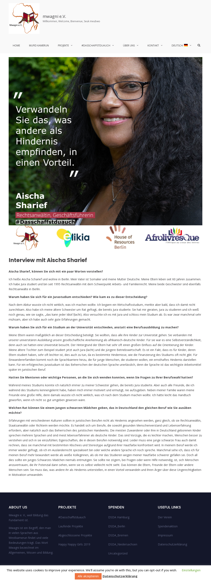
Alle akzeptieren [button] (88, 576)
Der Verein (165, 517)
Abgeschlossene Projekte (75, 535)
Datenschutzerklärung (172, 544)
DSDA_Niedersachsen (122, 544)
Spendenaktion (168, 526)
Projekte (63, 45)
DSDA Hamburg (118, 517)
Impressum (165, 535)
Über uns (129, 45)
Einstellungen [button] (191, 570)
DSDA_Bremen (118, 535)
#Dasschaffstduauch (96, 45)
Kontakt (153, 45)
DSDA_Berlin (116, 526)
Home (16, 45)
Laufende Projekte (70, 526)
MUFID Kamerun (39, 45)
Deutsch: (178, 45)
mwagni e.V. (54, 16)
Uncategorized (118, 553)
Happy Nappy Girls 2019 (74, 544)
